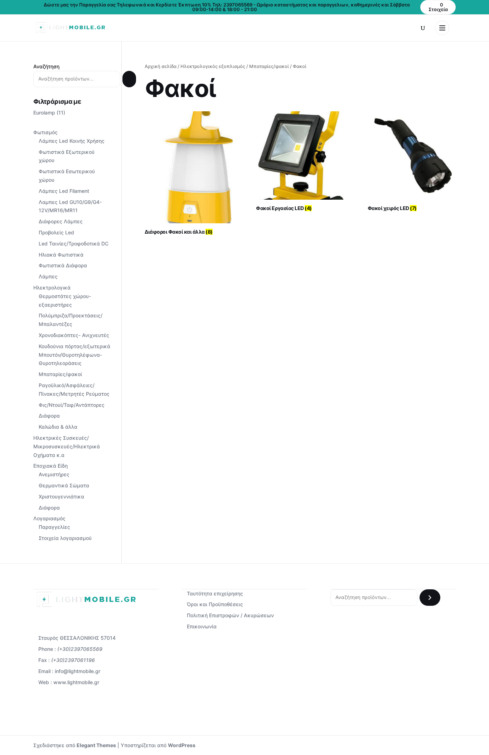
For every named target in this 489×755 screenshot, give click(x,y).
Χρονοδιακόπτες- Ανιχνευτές (74, 335)
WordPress (181, 745)
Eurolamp (44, 112)
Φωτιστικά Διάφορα (63, 265)
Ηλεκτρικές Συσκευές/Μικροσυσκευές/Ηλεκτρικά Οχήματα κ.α (66, 446)
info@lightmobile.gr (77, 671)
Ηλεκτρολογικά (52, 287)
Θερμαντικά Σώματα (64, 485)
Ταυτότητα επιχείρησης (215, 593)
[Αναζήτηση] (129, 79)
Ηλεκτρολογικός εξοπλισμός (212, 66)
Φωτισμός (45, 132)
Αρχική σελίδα (160, 66)
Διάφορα (49, 416)
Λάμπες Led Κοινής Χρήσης (72, 141)
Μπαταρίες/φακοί (269, 66)
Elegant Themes (96, 745)
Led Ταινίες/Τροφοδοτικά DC (73, 243)
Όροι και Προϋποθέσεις (215, 604)
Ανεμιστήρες (54, 474)
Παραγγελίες (54, 527)
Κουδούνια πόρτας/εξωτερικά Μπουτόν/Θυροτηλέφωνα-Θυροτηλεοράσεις (74, 354)
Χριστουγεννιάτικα (61, 496)
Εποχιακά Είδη (50, 466)
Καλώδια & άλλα (58, 427)
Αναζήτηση (46, 66)
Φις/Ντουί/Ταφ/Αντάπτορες (72, 405)
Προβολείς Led (56, 232)
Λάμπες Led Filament (64, 191)
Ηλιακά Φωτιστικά (61, 255)
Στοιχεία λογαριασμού (65, 538)
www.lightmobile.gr (76, 682)
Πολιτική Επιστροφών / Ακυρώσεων (230, 615)
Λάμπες (48, 276)
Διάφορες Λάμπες (61, 221)
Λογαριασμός (49, 518)
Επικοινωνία (202, 626)
